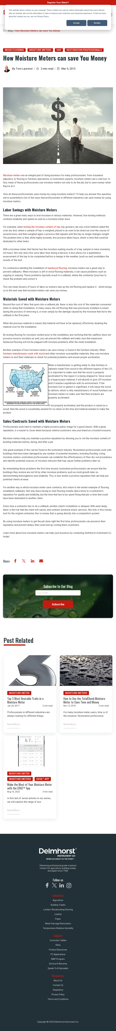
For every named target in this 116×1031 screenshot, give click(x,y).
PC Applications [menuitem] (58, 954)
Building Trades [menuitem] (58, 905)
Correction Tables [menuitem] (58, 940)
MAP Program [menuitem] (58, 959)
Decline (97, 23)
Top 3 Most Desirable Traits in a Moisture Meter (25, 700)
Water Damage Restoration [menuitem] (58, 923)
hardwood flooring (57, 268)
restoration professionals (84, 50)
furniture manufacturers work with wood (24, 353)
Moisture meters (12, 175)
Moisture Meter (19, 693)
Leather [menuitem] (58, 914)
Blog (10, 30)
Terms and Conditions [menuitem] (58, 999)
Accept (76, 23)
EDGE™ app (42, 779)
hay (59, 50)
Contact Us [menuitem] (58, 985)
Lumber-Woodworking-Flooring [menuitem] (58, 909)
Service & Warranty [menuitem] (58, 963)
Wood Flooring (14, 50)
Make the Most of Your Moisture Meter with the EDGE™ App (29, 786)
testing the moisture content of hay (41, 226)
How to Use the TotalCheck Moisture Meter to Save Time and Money (84, 700)
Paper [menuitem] (58, 919)
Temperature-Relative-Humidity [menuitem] (58, 928)
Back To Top (100, 1024)
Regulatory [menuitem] (58, 990)
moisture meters (40, 50)
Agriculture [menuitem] (58, 900)
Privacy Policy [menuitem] (58, 994)
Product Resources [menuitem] (58, 949)
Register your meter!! (58, 2)
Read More (13, 724)
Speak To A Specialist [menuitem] (58, 968)
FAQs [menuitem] (58, 945)
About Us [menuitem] (58, 980)
